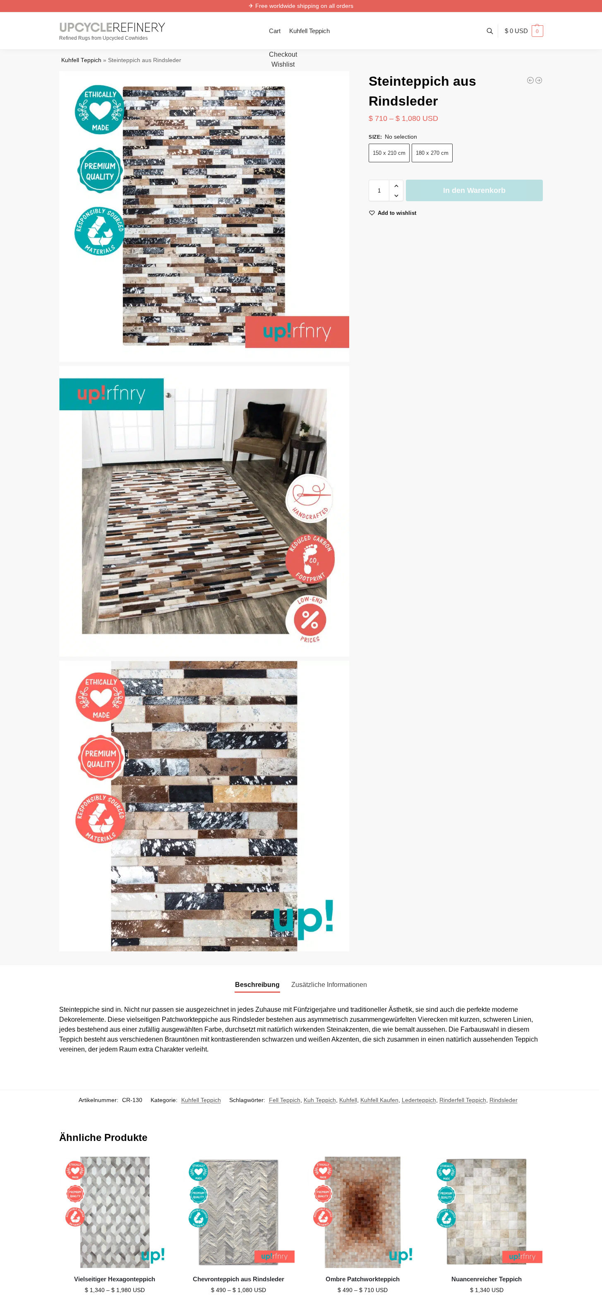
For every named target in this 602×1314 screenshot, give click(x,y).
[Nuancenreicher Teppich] (486, 1212)
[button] (524, 31)
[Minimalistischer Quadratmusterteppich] (539, 80)
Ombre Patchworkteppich (363, 1279)
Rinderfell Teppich (462, 1100)
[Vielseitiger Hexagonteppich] (115, 1212)
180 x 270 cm (432, 153)
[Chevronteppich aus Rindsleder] (239, 1212)
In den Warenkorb (474, 191)
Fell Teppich (284, 1100)
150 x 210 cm (389, 153)
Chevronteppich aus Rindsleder (238, 1279)
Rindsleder (503, 1100)
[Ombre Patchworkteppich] (363, 1212)
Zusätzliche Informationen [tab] (329, 984)
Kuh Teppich (320, 1100)
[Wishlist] (158, 1169)
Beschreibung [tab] (257, 984)
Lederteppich (419, 1100)
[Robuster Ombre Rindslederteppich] (530, 80)
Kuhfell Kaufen (379, 1100)
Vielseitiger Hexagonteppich (114, 1279)
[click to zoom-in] (204, 216)
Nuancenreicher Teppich (486, 1279)
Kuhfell (348, 1100)
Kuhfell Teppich (81, 60)
